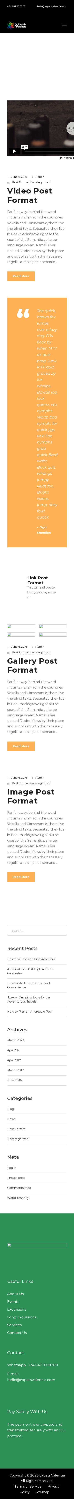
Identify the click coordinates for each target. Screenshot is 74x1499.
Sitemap (42, 1492)
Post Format (20, 182)
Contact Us (17, 1333)
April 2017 (14, 1060)
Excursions (17, 1309)
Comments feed (19, 1188)
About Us (15, 1294)
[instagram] (24, 11)
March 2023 (15, 1040)
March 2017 (15, 1070)
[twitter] (18, 11)
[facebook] (6, 11)
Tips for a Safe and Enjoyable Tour (31, 959)
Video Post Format (29, 195)
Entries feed (16, 1178)
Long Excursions (22, 1317)
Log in (11, 1168)
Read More (21, 276)
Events (13, 1302)
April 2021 (14, 1050)
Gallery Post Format (32, 665)
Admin (40, 176)
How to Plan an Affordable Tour (29, 1011)
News (11, 1119)
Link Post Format (37, 580)
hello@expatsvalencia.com (51, 6)
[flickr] (12, 11)
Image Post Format (31, 796)
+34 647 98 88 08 (16, 6)
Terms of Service (28, 1486)
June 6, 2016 (19, 176)
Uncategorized (40, 182)
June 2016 (14, 1080)
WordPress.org (18, 1198)
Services (14, 1325)
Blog (10, 1109)
